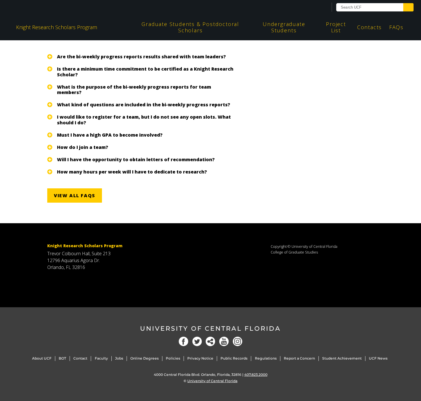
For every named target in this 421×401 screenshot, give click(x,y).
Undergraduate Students (284, 27)
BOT (62, 358)
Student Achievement (342, 358)
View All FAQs (74, 195)
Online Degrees (144, 358)
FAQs (396, 27)
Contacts (369, 27)
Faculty (101, 358)
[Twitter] (197, 341)
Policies (173, 358)
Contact (80, 358)
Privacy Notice (200, 358)
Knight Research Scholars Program (56, 27)
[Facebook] (183, 341)
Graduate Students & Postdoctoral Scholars (190, 27)
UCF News (378, 358)
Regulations (266, 358)
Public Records (234, 358)
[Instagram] (237, 341)
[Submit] (408, 7)
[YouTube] (224, 341)
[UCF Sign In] (310, 7)
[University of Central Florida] (53, 7)
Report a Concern (299, 358)
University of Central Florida (210, 328)
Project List (336, 27)
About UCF (42, 358)
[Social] (210, 341)
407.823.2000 (255, 374)
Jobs (119, 358)
